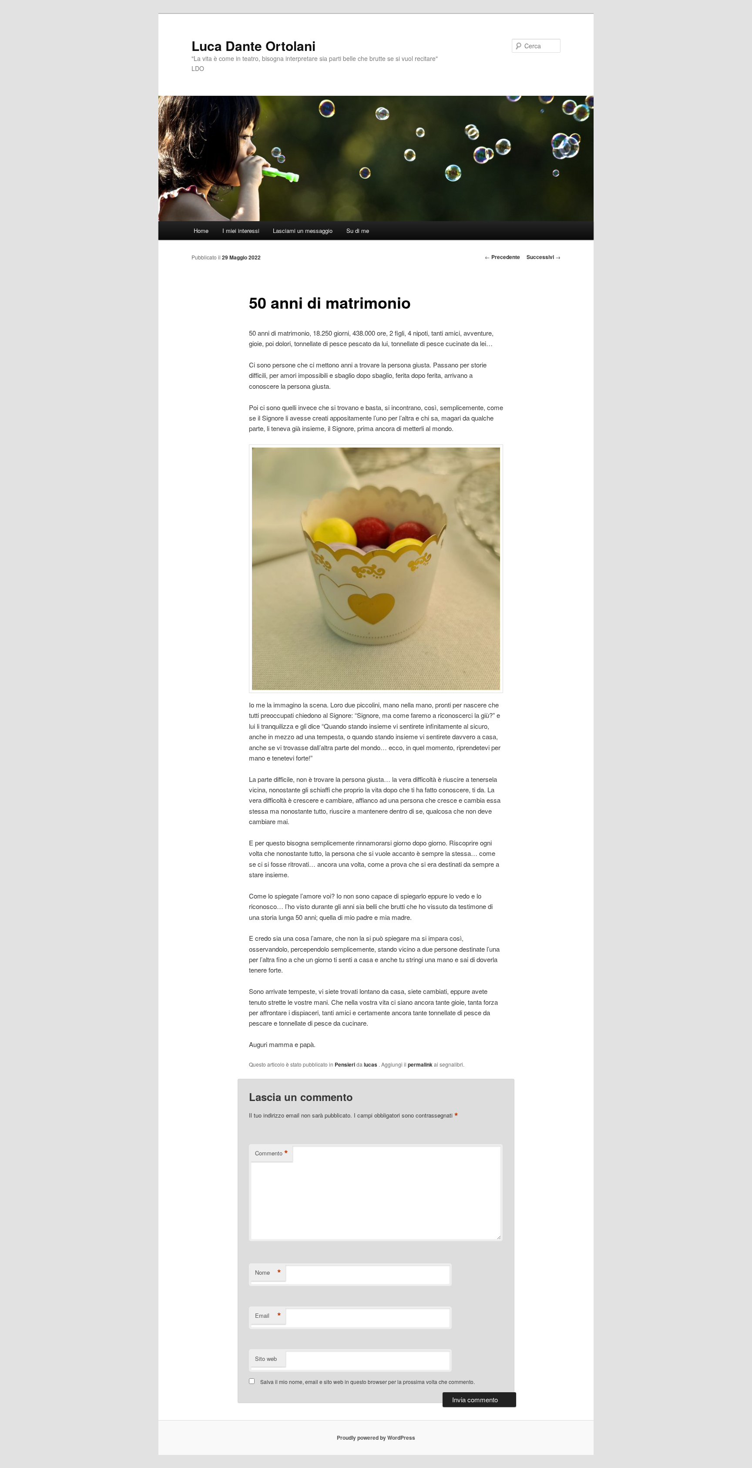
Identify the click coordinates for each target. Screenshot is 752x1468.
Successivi (544, 257)
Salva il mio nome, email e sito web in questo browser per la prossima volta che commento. (367, 1381)
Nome (268, 1272)
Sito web (266, 1358)
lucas (371, 1064)
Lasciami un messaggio (302, 230)
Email (268, 1316)
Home (201, 230)
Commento (271, 1153)
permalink (420, 1064)
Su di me (357, 230)
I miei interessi (240, 230)
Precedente (502, 257)
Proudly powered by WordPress (376, 1437)
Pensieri (345, 1064)
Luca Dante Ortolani (253, 45)
